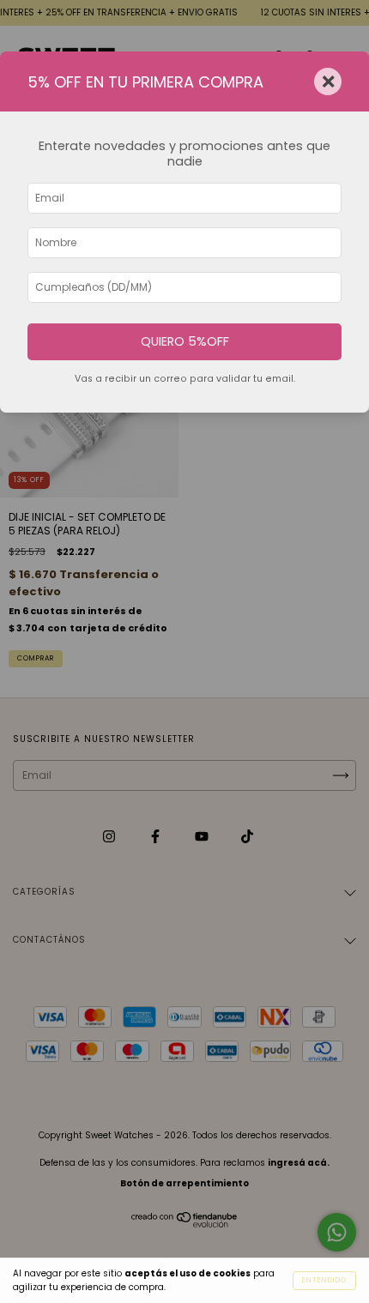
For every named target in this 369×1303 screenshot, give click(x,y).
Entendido (324, 1280)
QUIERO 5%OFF (185, 341)
